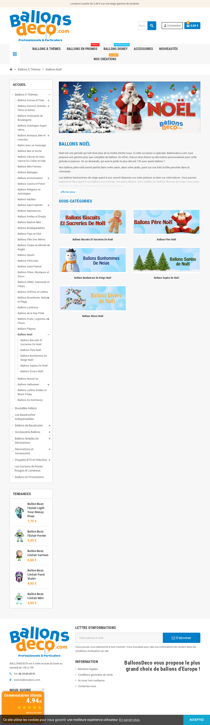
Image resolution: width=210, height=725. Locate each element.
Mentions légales (88, 669)
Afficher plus (69, 191)
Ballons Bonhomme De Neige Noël (92, 277)
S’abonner (183, 638)
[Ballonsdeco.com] (40, 25)
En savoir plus (129, 720)
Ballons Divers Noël (92, 316)
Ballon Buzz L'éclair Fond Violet (36, 574)
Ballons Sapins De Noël (166, 277)
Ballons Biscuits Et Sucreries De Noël (93, 239)
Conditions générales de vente (95, 674)
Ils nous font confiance (91, 680)
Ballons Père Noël (166, 239)
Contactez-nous (87, 686)
